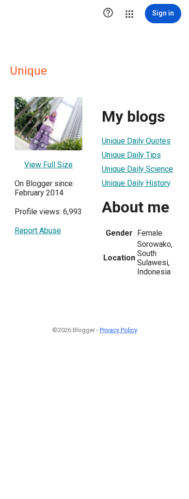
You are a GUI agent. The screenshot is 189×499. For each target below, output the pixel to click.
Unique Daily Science (137, 169)
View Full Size (48, 164)
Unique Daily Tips (131, 155)
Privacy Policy (118, 330)
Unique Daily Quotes (136, 140)
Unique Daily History (136, 183)
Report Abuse (38, 230)
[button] (108, 13)
